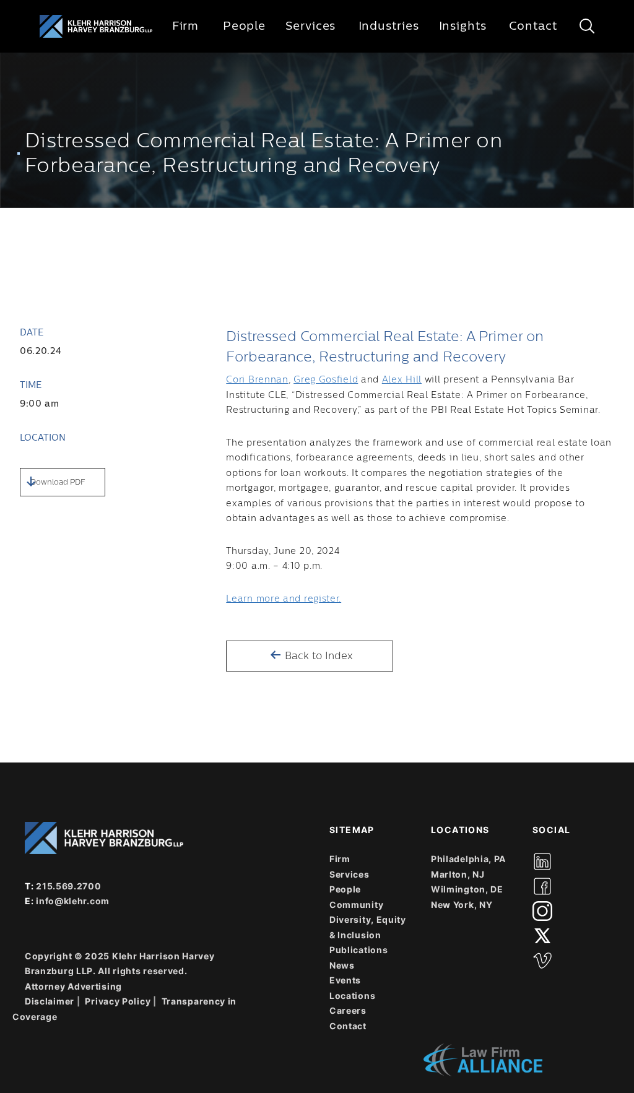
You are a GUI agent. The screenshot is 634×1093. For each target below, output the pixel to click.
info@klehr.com (73, 901)
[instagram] (542, 911)
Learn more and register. (283, 599)
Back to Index (317, 656)
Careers (348, 1010)
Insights (463, 26)
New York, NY (461, 904)
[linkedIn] (542, 861)
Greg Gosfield (325, 380)
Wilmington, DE (467, 889)
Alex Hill (402, 380)
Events (345, 980)
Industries (388, 26)
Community (356, 904)
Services (310, 26)
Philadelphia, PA (468, 858)
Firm (185, 26)
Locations (352, 995)
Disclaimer (49, 1001)
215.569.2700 (68, 886)
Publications (358, 949)
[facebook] (542, 886)
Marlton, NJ (458, 874)
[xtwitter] (542, 936)
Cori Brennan (257, 380)
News (342, 965)
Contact (533, 26)
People (244, 26)
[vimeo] (542, 960)
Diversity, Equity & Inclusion (367, 927)
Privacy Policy (117, 1001)
